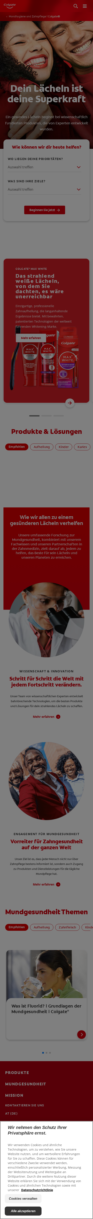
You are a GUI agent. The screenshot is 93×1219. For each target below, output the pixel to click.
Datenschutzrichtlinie (37, 1190)
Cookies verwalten (23, 1198)
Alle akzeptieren (23, 1211)
